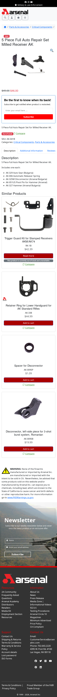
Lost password (9, 655)
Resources (7, 617)
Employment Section (12, 614)
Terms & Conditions (11, 642)
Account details (9, 652)
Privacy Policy (9, 688)
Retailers (6, 607)
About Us (34, 591)
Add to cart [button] (28, 323)
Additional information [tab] (31, 150)
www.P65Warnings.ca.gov (20, 497)
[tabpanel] (28, 65)
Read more (28, 255)
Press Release (37, 598)
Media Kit (6, 610)
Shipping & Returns (11, 639)
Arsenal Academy (10, 601)
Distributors (8, 604)
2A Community (9, 591)
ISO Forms (7, 658)
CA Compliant (37, 626)
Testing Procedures (40, 610)
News (33, 595)
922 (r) (33, 607)
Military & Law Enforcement (29, 5)
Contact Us (7, 636)
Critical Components (42, 27)
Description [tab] (10, 150)
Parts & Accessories (19, 27)
